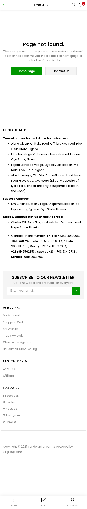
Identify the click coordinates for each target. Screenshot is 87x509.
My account (11, 315)
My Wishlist (10, 329)
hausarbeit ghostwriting (20, 349)
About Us (9, 369)
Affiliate (8, 376)
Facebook (12, 396)
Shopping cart (13, 322)
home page (26, 71)
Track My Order (14, 336)
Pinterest (11, 422)
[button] (81, 5)
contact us (61, 71)
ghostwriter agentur (17, 342)
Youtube (11, 409)
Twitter (10, 402)
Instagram (13, 415)
